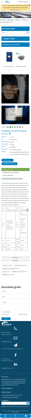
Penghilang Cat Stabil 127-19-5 (19, 271)
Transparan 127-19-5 (7, 265)
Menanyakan (8, 160)
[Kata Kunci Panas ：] (27, 32)
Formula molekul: (5, 141)
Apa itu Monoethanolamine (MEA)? (10, 397)
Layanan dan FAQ (8, 175)
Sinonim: (3, 151)
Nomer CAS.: (4, 136)
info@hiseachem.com (15, 9)
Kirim (6, 318)
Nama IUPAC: (4, 149)
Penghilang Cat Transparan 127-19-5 (10, 268)
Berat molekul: (4, 144)
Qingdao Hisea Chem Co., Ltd (7, 368)
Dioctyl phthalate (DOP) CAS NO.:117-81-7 (12, 395)
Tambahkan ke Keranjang (9, 163)
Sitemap (17, 412)
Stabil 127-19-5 (5, 271)
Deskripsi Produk (8, 169)
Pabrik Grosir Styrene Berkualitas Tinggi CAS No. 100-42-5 (9, 66)
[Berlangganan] (28, 403)
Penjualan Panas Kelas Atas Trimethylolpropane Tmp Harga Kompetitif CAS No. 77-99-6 (21, 66)
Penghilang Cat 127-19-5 (8, 274)
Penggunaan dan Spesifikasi (11, 172)
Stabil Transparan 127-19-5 (20, 265)
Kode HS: (3, 146)
